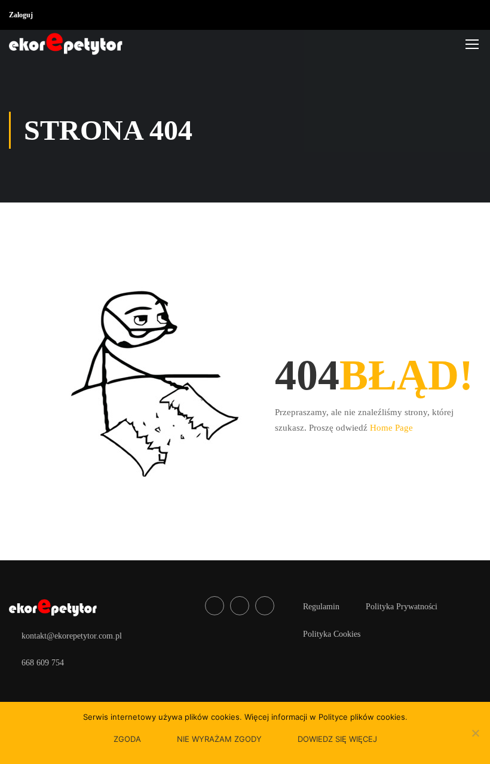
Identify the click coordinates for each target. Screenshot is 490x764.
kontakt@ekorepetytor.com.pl (72, 635)
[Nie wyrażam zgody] (475, 733)
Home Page (391, 427)
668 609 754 (43, 662)
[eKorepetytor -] (65, 44)
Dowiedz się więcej (337, 739)
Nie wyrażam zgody (219, 739)
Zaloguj (21, 15)
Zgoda (127, 739)
